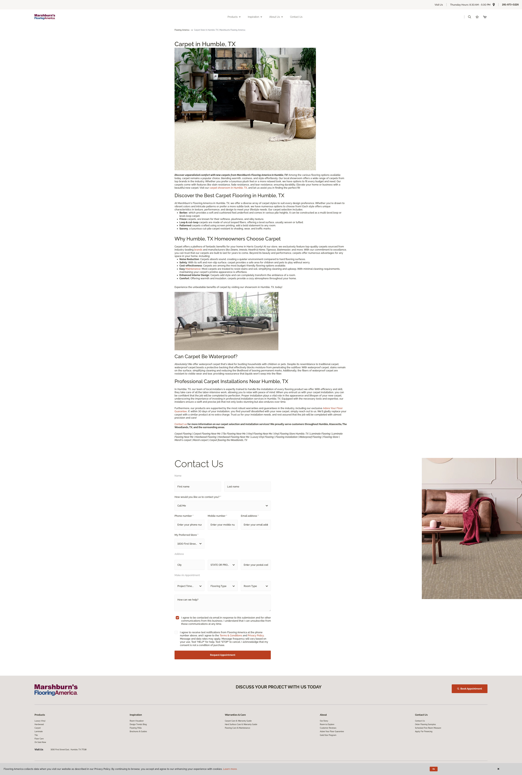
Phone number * (184, 515)
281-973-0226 (510, 4)
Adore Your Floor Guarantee (332, 731)
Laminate (39, 731)
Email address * (250, 515)
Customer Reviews (328, 728)
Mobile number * (217, 515)
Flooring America (182, 30)
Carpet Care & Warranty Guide (238, 721)
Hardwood (39, 724)
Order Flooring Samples (425, 724)
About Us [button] (274, 16)
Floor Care (39, 739)
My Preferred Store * (186, 534)
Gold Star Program (328, 735)
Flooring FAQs (136, 728)
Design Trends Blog (138, 724)
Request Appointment (222, 654)
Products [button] (233, 16)
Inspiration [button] (253, 16)
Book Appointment (471, 688)
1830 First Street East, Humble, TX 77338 (68, 749)
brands (198, 249)
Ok (433, 769)
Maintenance (193, 268)
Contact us (181, 424)
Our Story (324, 721)
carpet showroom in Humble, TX (228, 187)
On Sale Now (40, 742)
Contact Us (296, 16)
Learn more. (230, 769)
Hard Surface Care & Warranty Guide (241, 724)
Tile (36, 735)
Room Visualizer (137, 721)
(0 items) (484, 17)
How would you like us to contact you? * (198, 496)
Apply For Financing (423, 731)
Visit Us (439, 4)
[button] (469, 17)
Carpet (38, 728)
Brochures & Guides (138, 731)
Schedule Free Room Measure (428, 728)
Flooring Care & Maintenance (237, 728)
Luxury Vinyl (40, 721)
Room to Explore (327, 724)
